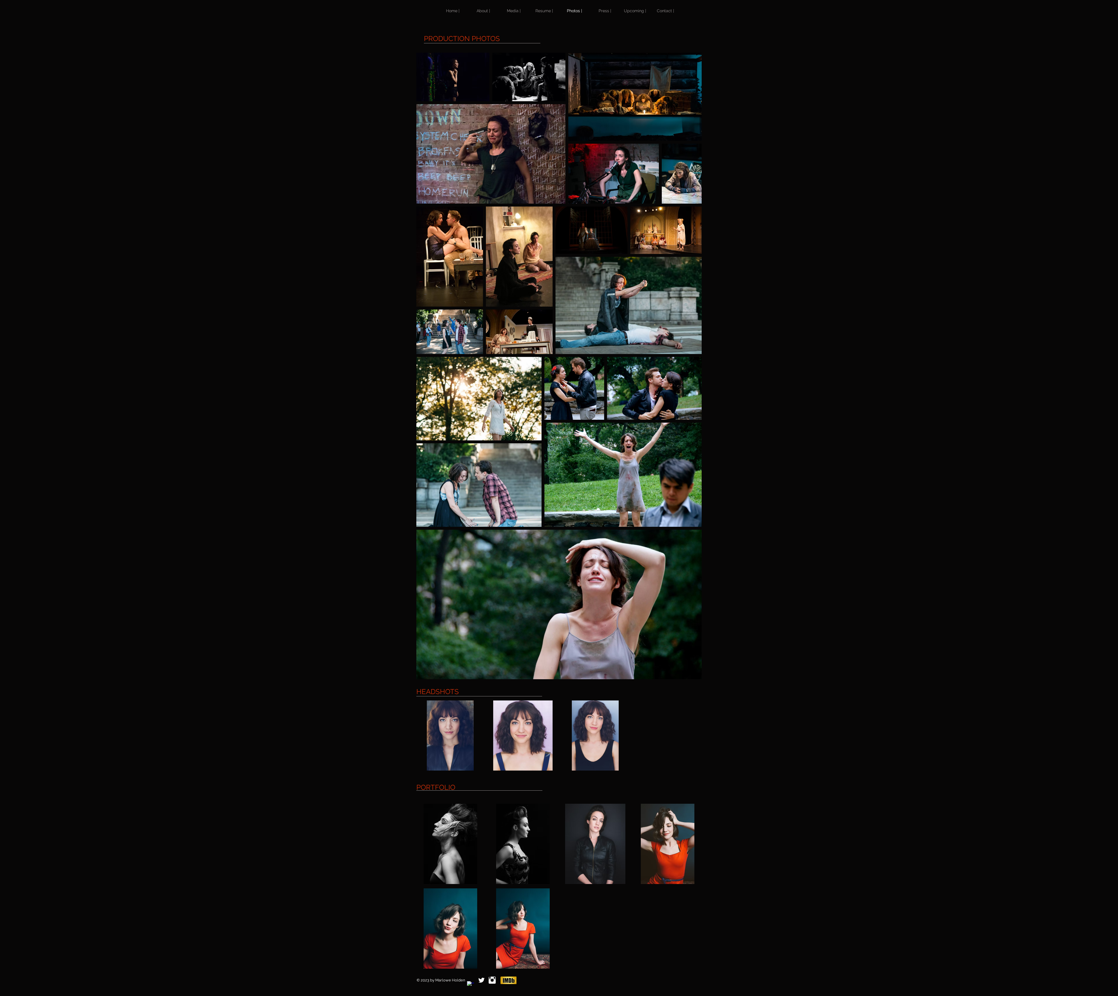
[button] (450, 735)
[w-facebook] (470, 984)
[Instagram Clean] (492, 980)
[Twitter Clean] (481, 980)
